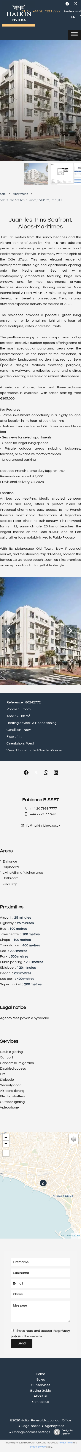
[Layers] (73, 1139)
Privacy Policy (66, 1443)
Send (21, 1343)
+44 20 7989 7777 (46, 11)
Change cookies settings (31, 1432)
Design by (67, 1432)
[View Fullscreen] (6, 1153)
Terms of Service (37, 1447)
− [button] (6, 1143)
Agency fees (54, 1426)
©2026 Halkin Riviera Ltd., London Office (40, 1420)
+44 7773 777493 (43, 814)
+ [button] (6, 1137)
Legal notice (30, 1426)
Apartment (20, 193)
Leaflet (76, 1235)
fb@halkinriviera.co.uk (43, 825)
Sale (3, 193)
